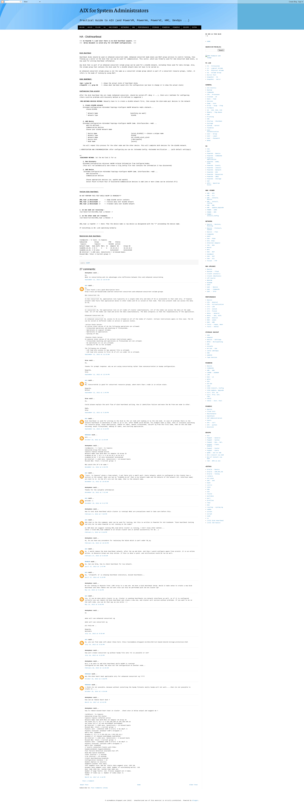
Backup (209, 90)
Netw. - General (213, 313)
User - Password (213, 138)
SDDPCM (209, 355)
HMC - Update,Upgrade (215, 207)
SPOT (208, 285)
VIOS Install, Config (215, 388)
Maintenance (211, 414)
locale (209, 494)
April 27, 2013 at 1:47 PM (95, 566)
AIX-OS (90, 27)
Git (208, 435)
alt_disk (210, 478)
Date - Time (211, 99)
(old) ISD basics (213, 522)
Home (139, 785)
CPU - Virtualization (215, 304)
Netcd (209, 247)
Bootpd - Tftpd (213, 271)
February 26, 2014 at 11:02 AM (97, 668)
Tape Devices (212, 357)
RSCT (208, 151)
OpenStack (211, 416)
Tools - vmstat (213, 326)
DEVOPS (186, 27)
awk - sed (211, 480)
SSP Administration (214, 418)
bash (208, 483)
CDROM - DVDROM (213, 372)
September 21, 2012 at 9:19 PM (97, 429)
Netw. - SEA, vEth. (214, 315)
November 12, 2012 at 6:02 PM (96, 467)
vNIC (208, 386)
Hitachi (210, 346)
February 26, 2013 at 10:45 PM (97, 543)
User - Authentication (213, 130)
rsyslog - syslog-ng (215, 507)
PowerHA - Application (211, 158)
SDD (208, 353)
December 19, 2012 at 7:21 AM (96, 492)
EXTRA (194, 27)
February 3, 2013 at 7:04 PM (96, 514)
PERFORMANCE (143, 27)
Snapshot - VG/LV (213, 79)
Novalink (210, 427)
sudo (208, 516)
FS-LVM (97, 27)
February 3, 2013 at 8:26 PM (96, 532)
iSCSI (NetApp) (213, 351)
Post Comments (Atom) (99, 788)
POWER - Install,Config (213, 215)
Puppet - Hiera (213, 450)
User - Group (212, 134)
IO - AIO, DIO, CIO (214, 110)
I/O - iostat (212, 309)
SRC (208, 119)
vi (208, 518)
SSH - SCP (211, 256)
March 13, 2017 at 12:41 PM (95, 702)
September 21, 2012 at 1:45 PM (97, 392)
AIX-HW (81, 27)
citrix (209, 485)
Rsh (208, 505)
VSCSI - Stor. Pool (214, 401)
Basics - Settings (214, 339)
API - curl (211, 422)
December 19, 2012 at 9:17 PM (96, 503)
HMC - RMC (211, 205)
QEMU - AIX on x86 (214, 452)
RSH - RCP (211, 252)
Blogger (195, 800)
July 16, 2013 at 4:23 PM (94, 655)
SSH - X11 (211, 258)
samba (209, 509)
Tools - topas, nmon (215, 324)
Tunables (210, 128)
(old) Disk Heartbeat (215, 520)
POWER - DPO (211, 212)
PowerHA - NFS (212, 172)
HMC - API (211, 193)
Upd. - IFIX (211, 291)
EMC (208, 344)
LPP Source (211, 278)
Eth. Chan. (211, 241)
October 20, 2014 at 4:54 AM (96, 691)
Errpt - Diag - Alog (215, 105)
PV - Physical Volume (215, 70)
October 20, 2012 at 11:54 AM (96, 440)
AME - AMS (211, 370)
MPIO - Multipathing (215, 342)
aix (86, 285)
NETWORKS (125, 27)
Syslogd (210, 123)
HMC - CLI (211, 195)
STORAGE (155, 27)
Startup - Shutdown (214, 121)
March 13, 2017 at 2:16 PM (95, 777)
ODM (208, 114)
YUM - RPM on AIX (213, 461)
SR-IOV (209, 383)
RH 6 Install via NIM (215, 455)
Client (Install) (213, 274)
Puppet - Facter (213, 448)
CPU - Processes (213, 94)
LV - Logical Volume (215, 68)
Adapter (210, 337)
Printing (210, 117)
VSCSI (209, 398)
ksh (208, 491)
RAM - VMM (211, 322)
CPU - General (212, 302)
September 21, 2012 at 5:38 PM (97, 412)
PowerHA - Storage (214, 179)
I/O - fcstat (212, 311)
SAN (208, 335)
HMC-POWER (113, 27)
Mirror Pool (211, 75)
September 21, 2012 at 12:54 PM (97, 374)
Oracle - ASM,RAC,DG (215, 471)
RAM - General (212, 318)
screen (209, 511)
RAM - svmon (211, 320)
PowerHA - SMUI (213, 176)
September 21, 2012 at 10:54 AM (97, 279)
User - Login (212, 136)
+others (210, 476)
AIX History (211, 88)
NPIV (208, 379)
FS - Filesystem (213, 66)
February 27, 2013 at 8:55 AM (96, 556)
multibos (210, 496)
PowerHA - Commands (214, 156)
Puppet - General (213, 438)
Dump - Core (211, 103)
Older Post (193, 785)
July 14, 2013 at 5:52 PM (94, 644)
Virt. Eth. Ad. (213, 392)
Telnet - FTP (212, 261)
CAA (208, 149)
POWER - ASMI (212, 210)
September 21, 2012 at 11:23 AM (97, 354)
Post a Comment (88, 781)
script (209, 514)
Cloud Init (211, 411)
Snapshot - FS (212, 77)
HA (105, 27)
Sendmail (210, 254)
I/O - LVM (211, 306)
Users (209, 420)
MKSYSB (209, 280)
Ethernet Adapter (213, 243)
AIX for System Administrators (114, 10)
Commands (210, 92)
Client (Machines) (214, 276)
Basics (209, 269)
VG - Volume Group (214, 72)
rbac (208, 503)
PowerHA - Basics (213, 153)
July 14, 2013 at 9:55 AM (94, 633)
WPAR (208, 140)
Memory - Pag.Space (214, 112)
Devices (210, 101)
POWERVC (176, 27)
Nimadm (209, 282)
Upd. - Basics (212, 287)
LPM (208, 375)
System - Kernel (213, 125)
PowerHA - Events (213, 165)
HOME (208, 41)
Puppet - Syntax (213, 440)
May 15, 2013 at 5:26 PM (94, 590)
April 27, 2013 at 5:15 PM (95, 577)
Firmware (210, 108)
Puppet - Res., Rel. (215, 442)
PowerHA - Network (214, 170)
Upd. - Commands (213, 289)
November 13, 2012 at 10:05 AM (97, 481)
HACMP (88, 263)
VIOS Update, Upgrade (215, 390)
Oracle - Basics (213, 469)
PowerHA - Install (214, 168)
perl (208, 498)
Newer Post (84, 785)
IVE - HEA (211, 245)
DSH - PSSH (211, 238)
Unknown (88, 435)
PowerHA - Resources (215, 174)
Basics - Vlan (212, 232)
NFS (208, 249)
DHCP (208, 236)
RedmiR (87, 561)
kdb (208, 489)
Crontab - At (212, 97)
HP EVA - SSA (212, 348)
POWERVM (166, 27)
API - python (212, 425)
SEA (208, 381)
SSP (208, 181)
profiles (210, 500)
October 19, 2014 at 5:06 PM (96, 679)
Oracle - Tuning (213, 474)
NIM (133, 27)
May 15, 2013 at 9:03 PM (94, 604)
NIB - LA (210, 377)
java (208, 487)
